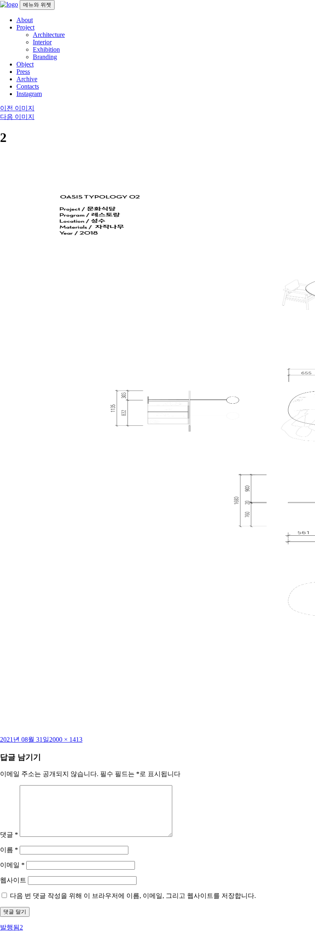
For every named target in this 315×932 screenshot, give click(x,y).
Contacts (27, 86)
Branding (45, 56)
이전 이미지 (17, 108)
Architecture (49, 34)
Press (23, 71)
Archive (26, 78)
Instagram (29, 93)
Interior (42, 42)
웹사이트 (13, 880)
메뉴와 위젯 (37, 5)
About (24, 19)
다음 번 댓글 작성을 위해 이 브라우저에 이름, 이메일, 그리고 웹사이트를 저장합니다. (133, 895)
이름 (9, 849)
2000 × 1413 (65, 739)
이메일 (12, 864)
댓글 (9, 834)
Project (25, 27)
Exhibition (46, 49)
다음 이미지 (17, 116)
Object (25, 64)
